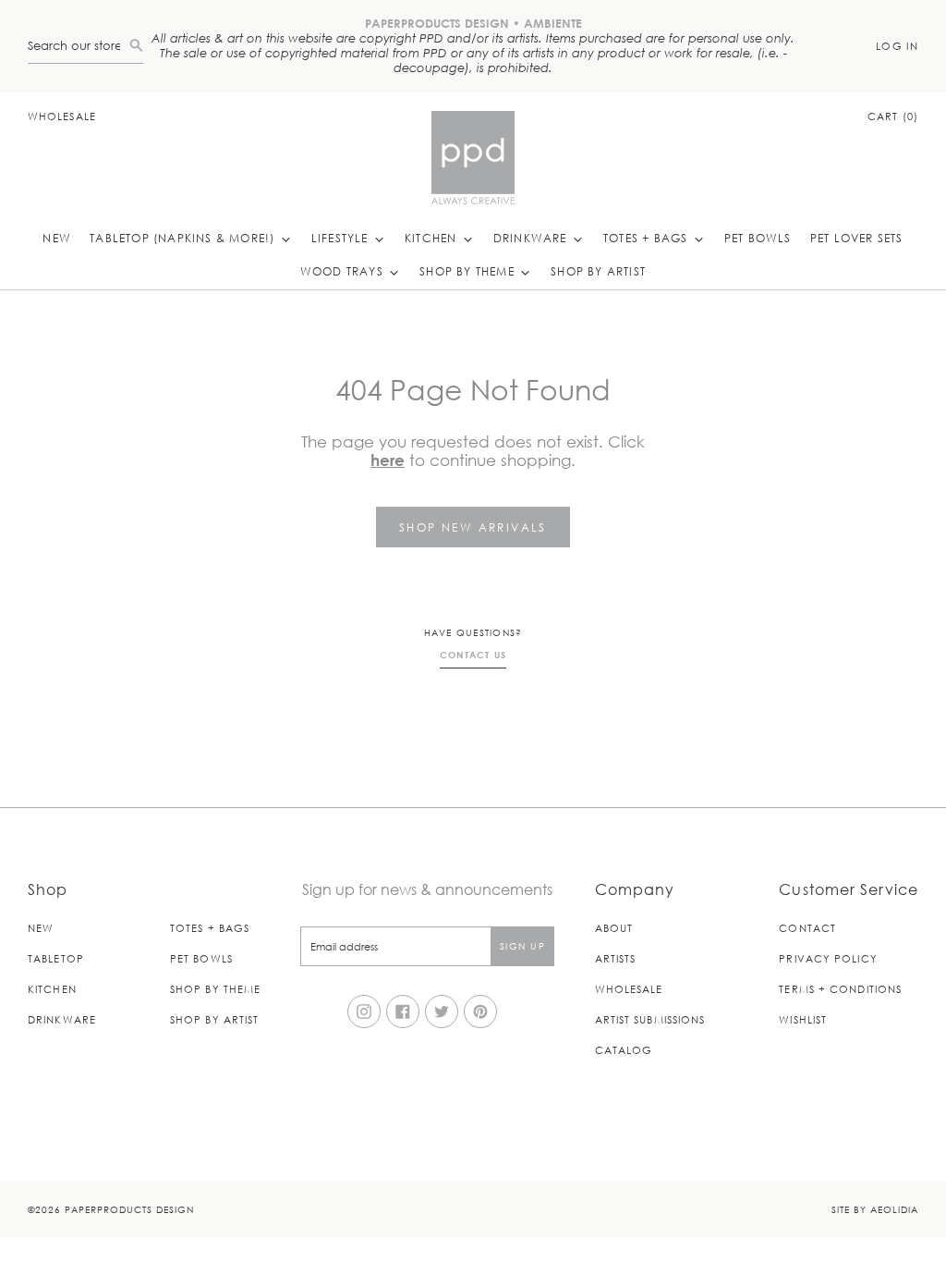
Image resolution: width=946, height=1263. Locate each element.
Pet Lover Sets (857, 237)
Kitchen (433, 237)
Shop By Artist (598, 271)
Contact (807, 928)
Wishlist (803, 1019)
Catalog (624, 1050)
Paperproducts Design (129, 1209)
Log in (897, 46)
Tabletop (56, 958)
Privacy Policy (828, 958)
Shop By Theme (468, 271)
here (387, 460)
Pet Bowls (758, 237)
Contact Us (473, 654)
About (614, 928)
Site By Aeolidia (874, 1209)
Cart (892, 116)
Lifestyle (341, 237)
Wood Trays (343, 271)
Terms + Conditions (840, 989)
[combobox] (78, 46)
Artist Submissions (650, 1019)
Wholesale (62, 116)
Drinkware (532, 237)
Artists (616, 958)
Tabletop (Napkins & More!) (184, 237)
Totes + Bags (647, 237)
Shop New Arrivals (473, 527)
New (56, 237)
